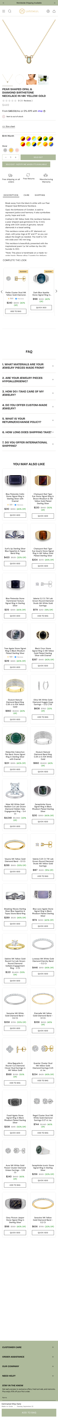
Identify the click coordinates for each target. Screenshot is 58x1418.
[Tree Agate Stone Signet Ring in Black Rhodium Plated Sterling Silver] (15, 634)
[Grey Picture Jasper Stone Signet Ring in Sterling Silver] (15, 1203)
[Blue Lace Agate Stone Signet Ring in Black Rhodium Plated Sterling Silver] (43, 894)
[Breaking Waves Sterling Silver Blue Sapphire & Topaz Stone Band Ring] (15, 894)
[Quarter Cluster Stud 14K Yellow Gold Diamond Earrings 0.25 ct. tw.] (43, 1049)
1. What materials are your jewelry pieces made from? (23, 366)
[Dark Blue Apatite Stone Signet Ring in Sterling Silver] (41, 279)
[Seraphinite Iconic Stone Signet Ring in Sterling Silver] (43, 1151)
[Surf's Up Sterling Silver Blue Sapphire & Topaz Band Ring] (15, 534)
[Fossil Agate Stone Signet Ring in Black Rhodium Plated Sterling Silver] (15, 1101)
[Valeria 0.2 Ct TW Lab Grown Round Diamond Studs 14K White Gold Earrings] (43, 584)
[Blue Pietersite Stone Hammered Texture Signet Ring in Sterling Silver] (15, 584)
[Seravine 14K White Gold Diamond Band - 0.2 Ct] (15, 999)
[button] (5, 150)
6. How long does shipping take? (26, 432)
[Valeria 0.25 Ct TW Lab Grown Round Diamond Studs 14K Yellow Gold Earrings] (43, 844)
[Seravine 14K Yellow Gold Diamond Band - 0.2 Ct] (43, 1203)
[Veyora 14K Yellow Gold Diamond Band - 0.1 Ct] (15, 844)
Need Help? (8, 1375)
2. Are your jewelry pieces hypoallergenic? (22, 379)
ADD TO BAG (29, 1412)
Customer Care (12, 1347)
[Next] (54, 3)
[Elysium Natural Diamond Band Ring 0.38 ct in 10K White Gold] (43, 737)
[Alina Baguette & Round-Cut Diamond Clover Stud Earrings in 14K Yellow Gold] (15, 1049)
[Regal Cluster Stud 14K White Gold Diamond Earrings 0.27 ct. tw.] (43, 1101)
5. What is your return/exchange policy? (21, 420)
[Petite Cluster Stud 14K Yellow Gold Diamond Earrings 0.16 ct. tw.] (16, 279)
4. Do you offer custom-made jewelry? (24, 406)
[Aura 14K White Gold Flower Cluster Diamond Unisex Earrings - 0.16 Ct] (15, 1151)
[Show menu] (3, 11)
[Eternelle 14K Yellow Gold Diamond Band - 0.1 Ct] (43, 999)
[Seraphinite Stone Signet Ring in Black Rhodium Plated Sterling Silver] (43, 790)
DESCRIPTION (11, 195)
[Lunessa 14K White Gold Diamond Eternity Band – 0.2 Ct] (43, 944)
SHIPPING (40, 195)
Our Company (10, 1366)
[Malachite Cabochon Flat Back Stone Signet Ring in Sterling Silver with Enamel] (15, 737)
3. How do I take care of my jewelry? (23, 393)
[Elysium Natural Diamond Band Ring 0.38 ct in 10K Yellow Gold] (15, 685)
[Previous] (3, 3)
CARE (27, 195)
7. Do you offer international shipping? (24, 444)
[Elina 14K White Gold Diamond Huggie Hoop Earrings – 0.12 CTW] (43, 685)
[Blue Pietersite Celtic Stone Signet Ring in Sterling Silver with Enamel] (15, 480)
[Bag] (54, 11)
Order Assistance (13, 1356)
